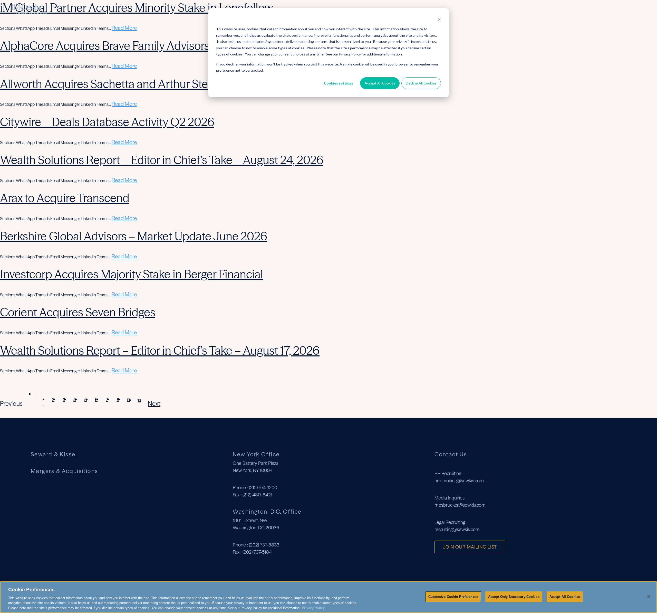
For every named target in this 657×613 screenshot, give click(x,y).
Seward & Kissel (553, 9)
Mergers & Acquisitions (604, 9)
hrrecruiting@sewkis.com (459, 481)
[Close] (648, 596)
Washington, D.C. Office (267, 511)
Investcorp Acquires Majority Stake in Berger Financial (131, 274)
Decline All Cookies (421, 83)
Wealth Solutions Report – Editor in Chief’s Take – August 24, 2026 (161, 160)
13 (139, 400)
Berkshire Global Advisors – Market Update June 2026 (133, 236)
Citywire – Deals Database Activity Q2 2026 (107, 122)
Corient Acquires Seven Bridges (77, 312)
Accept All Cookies (380, 83)
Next (154, 403)
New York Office (256, 454)
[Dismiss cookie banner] (439, 19)
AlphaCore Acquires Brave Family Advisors (104, 46)
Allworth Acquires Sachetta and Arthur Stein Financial (132, 84)
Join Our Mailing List (470, 547)
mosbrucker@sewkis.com (460, 505)
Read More (124, 28)
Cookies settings (338, 83)
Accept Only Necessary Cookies (513, 597)
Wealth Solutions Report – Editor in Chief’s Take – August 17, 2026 (160, 350)
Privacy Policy (313, 608)
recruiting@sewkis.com (457, 529)
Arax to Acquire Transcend (64, 198)
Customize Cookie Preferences (453, 597)
